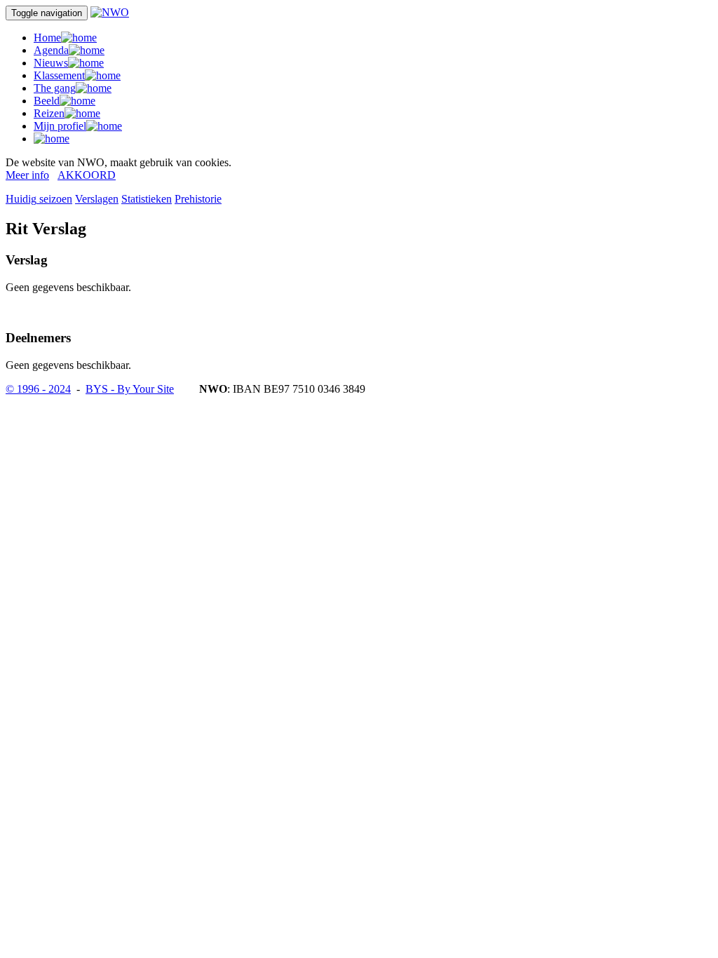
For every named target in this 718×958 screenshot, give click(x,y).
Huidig (39, 199)
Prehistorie (198, 199)
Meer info (27, 175)
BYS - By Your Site (130, 389)
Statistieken (146, 199)
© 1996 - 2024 (38, 389)
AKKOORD (86, 175)
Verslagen (96, 199)
